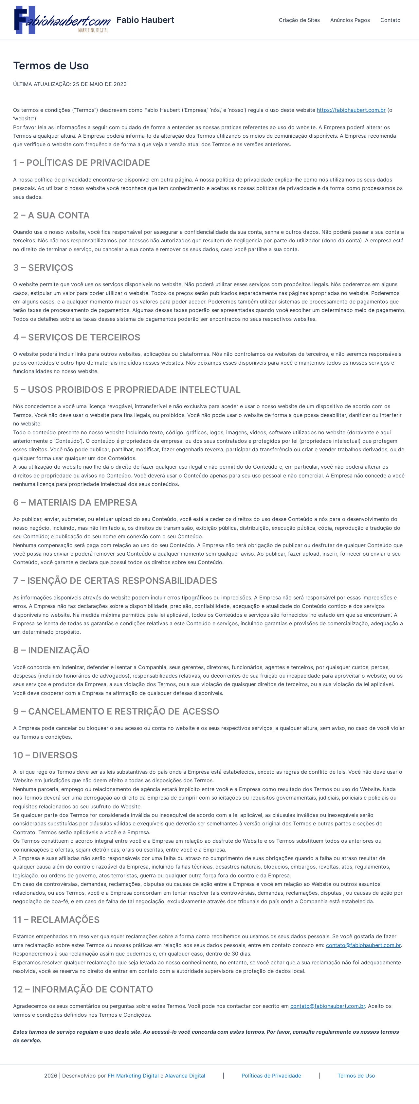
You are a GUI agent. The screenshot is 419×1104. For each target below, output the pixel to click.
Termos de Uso (356, 1075)
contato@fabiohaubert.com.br (363, 945)
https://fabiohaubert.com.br (351, 110)
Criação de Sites (299, 20)
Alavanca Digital (185, 1075)
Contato (390, 20)
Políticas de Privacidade (271, 1075)
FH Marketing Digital (133, 1075)
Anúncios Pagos (350, 20)
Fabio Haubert (145, 20)
